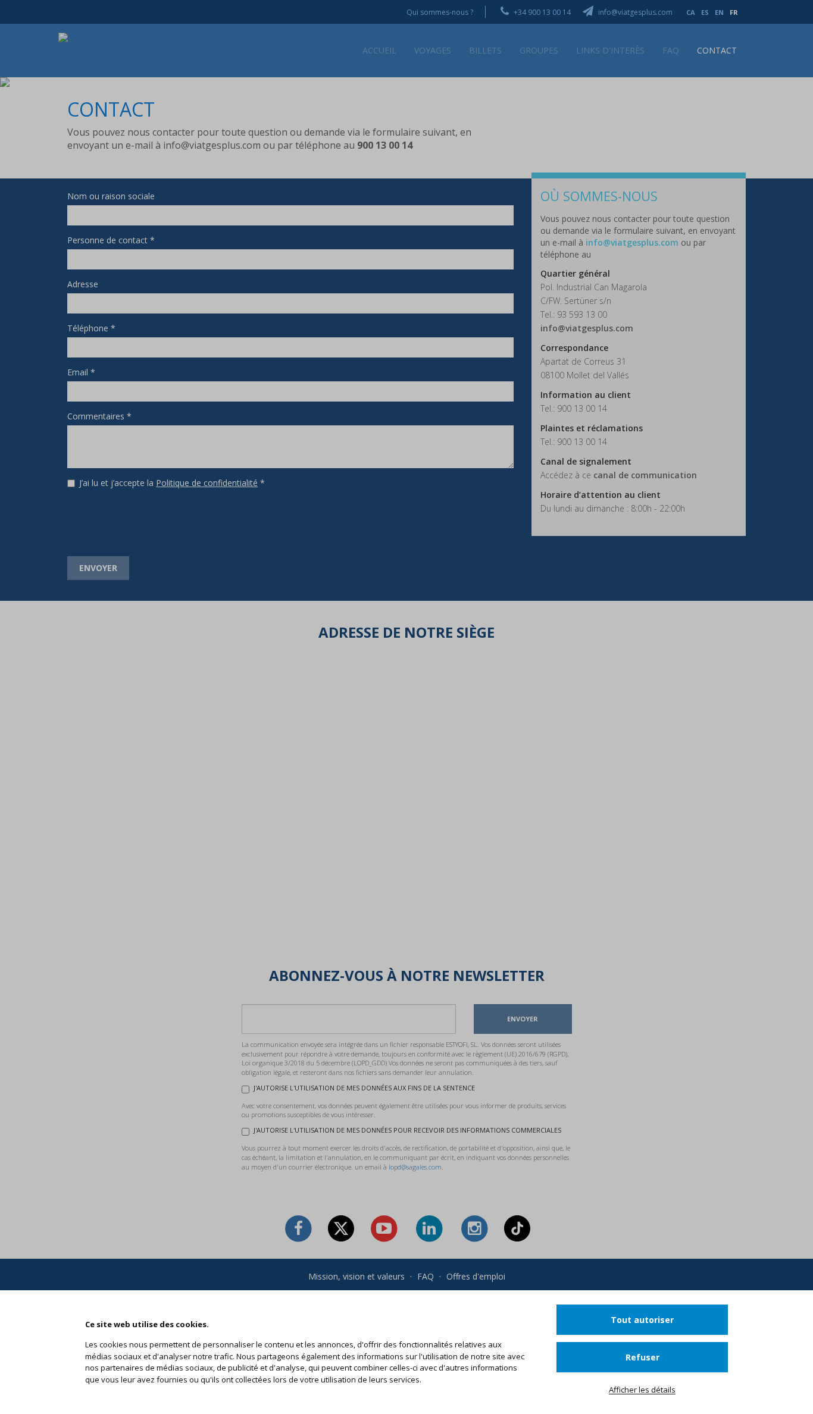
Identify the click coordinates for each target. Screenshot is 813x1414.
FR (734, 12)
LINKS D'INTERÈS (610, 50)
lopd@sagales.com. (416, 1166)
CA (690, 12)
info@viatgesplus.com (634, 12)
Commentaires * (99, 416)
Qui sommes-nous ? (439, 12)
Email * (81, 372)
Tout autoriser (642, 1319)
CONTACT (717, 50)
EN (719, 12)
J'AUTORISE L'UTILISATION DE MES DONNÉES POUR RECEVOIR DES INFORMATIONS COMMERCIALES (407, 1129)
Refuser (642, 1357)
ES (705, 12)
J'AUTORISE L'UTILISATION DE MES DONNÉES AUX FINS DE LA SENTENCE (364, 1087)
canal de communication (645, 475)
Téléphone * (91, 328)
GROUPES (539, 50)
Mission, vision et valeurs (356, 1276)
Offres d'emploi (475, 1276)
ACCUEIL (379, 50)
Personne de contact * (111, 240)
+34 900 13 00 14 (541, 12)
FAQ (670, 50)
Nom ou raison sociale (111, 196)
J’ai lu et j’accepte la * (172, 482)
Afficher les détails (642, 1389)
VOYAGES (432, 50)
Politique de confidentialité (207, 482)
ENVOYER (98, 567)
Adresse (82, 284)
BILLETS (485, 50)
